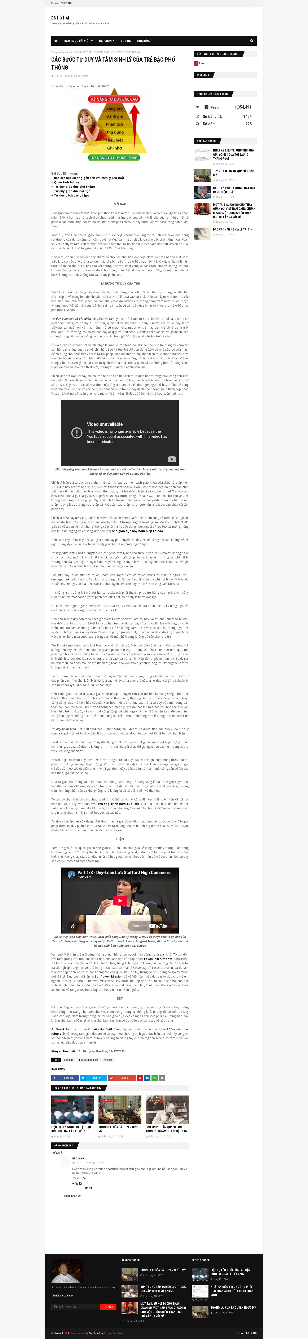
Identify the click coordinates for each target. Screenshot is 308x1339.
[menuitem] (56, 41)
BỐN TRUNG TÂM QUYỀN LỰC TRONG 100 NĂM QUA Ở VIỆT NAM (163, 1289)
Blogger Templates (113, 1333)
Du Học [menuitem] (126, 41)
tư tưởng (69, 52)
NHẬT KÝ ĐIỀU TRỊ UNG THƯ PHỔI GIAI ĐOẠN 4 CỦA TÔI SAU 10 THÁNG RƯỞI (234, 154)
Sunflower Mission (109, 976)
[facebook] (255, 3)
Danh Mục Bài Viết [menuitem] (77, 41)
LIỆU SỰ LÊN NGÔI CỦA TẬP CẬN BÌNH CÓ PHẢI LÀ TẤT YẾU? (230, 1272)
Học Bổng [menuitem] (144, 41)
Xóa (84, 1178)
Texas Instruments (158, 959)
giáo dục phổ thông (88, 1059)
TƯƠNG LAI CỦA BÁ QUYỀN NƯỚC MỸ (233, 173)
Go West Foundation (66, 1029)
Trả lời (76, 1178)
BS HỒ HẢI (60, 18)
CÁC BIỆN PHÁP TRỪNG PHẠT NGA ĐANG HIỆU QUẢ (234, 190)
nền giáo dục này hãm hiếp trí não (137, 531)
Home (54, 3)
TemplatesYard (79, 1333)
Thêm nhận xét (72, 1196)
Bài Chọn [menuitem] (105, 41)
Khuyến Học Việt (100, 1029)
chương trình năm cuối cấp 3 (120, 804)
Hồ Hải (58, 76)
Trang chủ (56, 52)
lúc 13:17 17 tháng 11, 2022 (89, 1162)
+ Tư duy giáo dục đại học (70, 191)
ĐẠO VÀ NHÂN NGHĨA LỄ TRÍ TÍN (232, 229)
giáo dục (68, 1059)
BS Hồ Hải (66, 3)
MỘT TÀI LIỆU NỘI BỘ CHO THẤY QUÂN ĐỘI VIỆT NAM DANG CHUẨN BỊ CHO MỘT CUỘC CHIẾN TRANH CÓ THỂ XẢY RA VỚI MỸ (234, 211)
